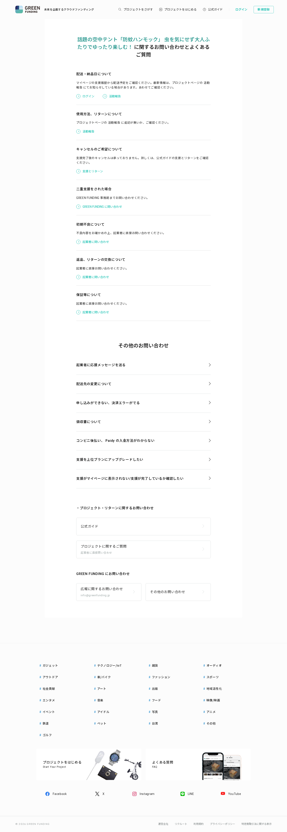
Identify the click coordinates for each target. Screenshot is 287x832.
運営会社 (163, 824)
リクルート (181, 824)
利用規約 (199, 824)
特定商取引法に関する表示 (256, 824)
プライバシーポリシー (222, 824)
